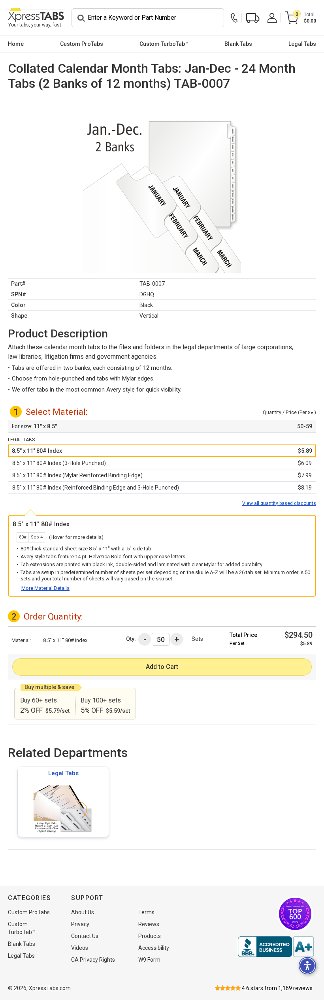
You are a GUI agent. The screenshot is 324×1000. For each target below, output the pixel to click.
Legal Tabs (302, 44)
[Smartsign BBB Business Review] (276, 946)
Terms (146, 912)
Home (16, 44)
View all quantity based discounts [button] (279, 503)
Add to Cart (162, 666)
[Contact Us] (236, 18)
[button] (162, 450)
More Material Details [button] (45, 588)
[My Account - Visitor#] (272, 18)
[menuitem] (16, 44)
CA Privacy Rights (93, 960)
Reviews (148, 924)
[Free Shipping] (253, 18)
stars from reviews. (278, 988)
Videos (79, 948)
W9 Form (149, 960)
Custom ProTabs (81, 44)
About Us (82, 912)
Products (149, 936)
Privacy (80, 924)
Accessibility (153, 948)
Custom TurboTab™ (163, 44)
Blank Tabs (238, 44)
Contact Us (84, 936)
